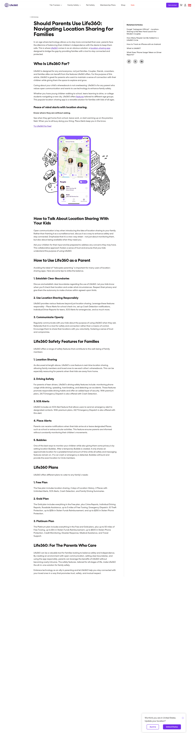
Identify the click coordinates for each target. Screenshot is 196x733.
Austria (153, 727)
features (80, 96)
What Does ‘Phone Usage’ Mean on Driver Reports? (144, 53)
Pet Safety (90, 5)
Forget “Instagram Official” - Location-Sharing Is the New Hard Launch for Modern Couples (143, 31)
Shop (123, 5)
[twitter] (135, 61)
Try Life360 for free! (42, 126)
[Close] (183, 718)
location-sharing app (100, 48)
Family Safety (73, 5)
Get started (172, 5)
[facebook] (129, 61)
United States (172, 727)
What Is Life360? (134, 48)
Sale (133, 5)
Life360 (54, 48)
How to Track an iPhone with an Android (144, 44)
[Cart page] (181, 5)
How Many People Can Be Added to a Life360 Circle (143, 39)
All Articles (34, 17)
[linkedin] (141, 61)
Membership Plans (108, 5)
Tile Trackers (55, 5)
